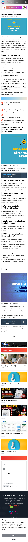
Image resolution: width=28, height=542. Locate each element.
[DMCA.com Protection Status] (14, 507)
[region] (14, 530)
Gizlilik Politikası (5, 531)
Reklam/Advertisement (14, 505)
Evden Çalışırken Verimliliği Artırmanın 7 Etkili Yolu (13, 366)
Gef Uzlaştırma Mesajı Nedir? (9, 400)
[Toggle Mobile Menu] (11, 2)
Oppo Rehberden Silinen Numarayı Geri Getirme (12, 434)
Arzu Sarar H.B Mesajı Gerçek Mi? (10, 417)
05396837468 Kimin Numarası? (10, 384)
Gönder (6, 486)
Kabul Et (14, 535)
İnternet (3, 369)
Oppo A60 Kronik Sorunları (8, 451)
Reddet (14, 539)
